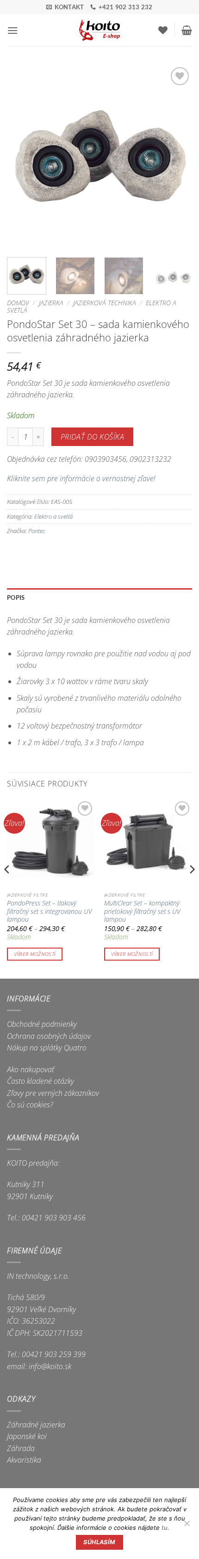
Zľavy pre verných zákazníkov (53, 1093)
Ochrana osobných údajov (49, 1036)
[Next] (176, 157)
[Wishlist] (163, 30)
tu (165, 1527)
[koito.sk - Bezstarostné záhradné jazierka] (99, 30)
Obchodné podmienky (42, 1024)
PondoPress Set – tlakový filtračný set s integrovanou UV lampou (49, 911)
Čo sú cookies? (30, 1105)
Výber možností (35, 953)
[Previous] (22, 157)
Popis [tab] (16, 597)
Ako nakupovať (30, 1069)
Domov (18, 302)
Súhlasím (99, 1542)
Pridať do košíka (92, 437)
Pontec (36, 531)
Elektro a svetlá (53, 516)
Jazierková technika (104, 302)
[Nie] (186, 1526)
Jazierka (51, 302)
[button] (12, 30)
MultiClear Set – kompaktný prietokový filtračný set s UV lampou (142, 911)
